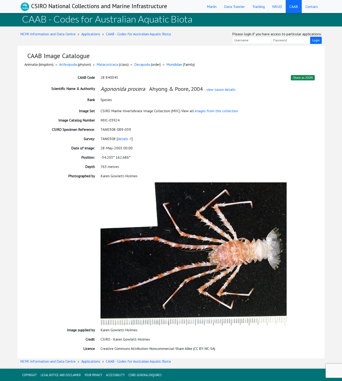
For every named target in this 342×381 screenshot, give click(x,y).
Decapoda (142, 64)
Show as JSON (303, 78)
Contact (311, 6)
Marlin (212, 6)
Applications (90, 34)
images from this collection (216, 110)
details (123, 138)
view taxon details (220, 89)
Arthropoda (68, 64)
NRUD (277, 6)
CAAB (293, 6)
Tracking (258, 6)
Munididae (174, 64)
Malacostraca (107, 64)
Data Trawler (234, 6)
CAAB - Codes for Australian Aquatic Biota (138, 34)
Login (316, 40)
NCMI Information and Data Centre (48, 34)
